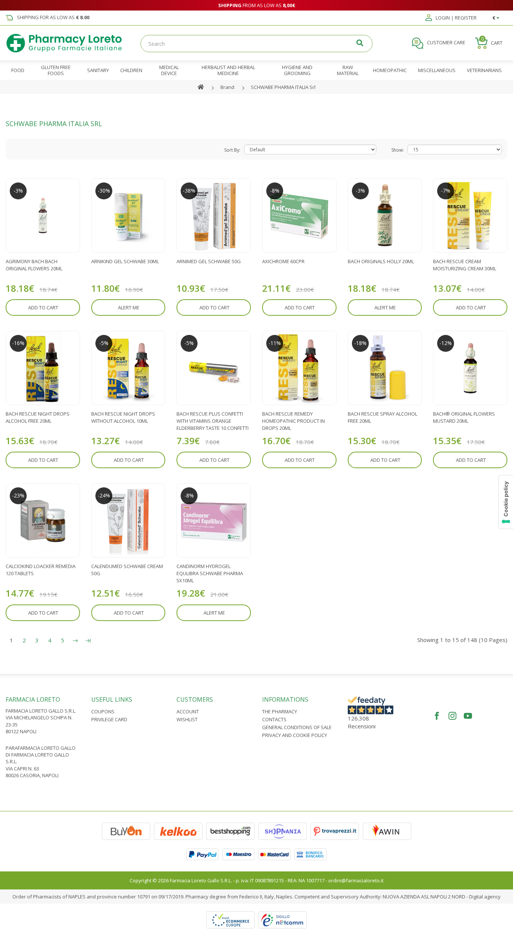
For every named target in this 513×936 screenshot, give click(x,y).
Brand (227, 87)
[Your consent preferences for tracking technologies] (506, 502)
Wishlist (187, 719)
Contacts (274, 719)
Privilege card (109, 719)
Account (188, 711)
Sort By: (232, 150)
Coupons (103, 711)
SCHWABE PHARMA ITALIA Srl (283, 87)
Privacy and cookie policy (294, 735)
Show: (397, 150)
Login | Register (456, 18)
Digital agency (485, 896)
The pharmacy (279, 711)
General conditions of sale (297, 727)
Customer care (445, 42)
